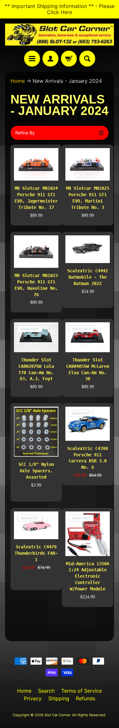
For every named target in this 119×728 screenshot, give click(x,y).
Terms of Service (81, 691)
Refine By (25, 132)
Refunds (85, 698)
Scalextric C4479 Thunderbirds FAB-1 (36, 553)
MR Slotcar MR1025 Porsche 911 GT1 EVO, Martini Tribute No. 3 (87, 198)
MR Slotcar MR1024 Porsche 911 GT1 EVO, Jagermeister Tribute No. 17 (36, 198)
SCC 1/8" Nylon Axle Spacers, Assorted (36, 471)
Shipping (58, 698)
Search (46, 691)
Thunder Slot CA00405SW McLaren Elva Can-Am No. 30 (87, 369)
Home (17, 81)
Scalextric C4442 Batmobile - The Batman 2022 (87, 277)
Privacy (33, 698)
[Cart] (69, 59)
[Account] (50, 59)
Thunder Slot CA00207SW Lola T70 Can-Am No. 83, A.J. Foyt (36, 369)
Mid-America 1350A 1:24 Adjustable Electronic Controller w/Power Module (87, 576)
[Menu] (32, 59)
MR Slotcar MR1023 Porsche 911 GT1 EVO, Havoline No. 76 (36, 285)
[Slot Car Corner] (59, 35)
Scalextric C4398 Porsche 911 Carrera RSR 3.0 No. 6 (87, 458)
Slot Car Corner (57, 715)
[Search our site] (87, 59)
